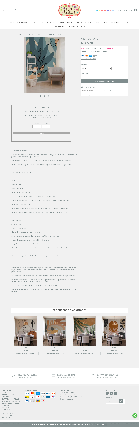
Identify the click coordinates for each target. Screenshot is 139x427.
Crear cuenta (118, 10)
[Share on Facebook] (40, 96)
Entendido (101, 424)
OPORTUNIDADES (22, 22)
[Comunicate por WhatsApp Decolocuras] (134, 415)
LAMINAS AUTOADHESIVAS (65, 22)
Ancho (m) (46, 123)
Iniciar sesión (128, 10)
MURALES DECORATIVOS (26, 35)
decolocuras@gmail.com (70, 395)
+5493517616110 (68, 393)
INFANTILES (115, 22)
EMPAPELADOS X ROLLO (47, 22)
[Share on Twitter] (44, 96)
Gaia (84, 348)
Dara (25, 348)
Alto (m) (37, 123)
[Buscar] (15, 10)
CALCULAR (41, 133)
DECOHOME (125, 22)
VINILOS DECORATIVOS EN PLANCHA (88, 22)
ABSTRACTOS (42, 35)
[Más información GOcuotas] (109, 48)
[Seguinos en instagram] (107, 393)
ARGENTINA (81, 26)
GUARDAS (106, 22)
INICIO (12, 22)
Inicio (13, 35)
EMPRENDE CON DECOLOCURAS (64, 26)
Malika (114, 348)
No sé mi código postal (87, 95)
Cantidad (84, 73)
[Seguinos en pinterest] (115, 393)
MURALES (34, 22)
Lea (55, 348)
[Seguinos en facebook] (111, 393)
